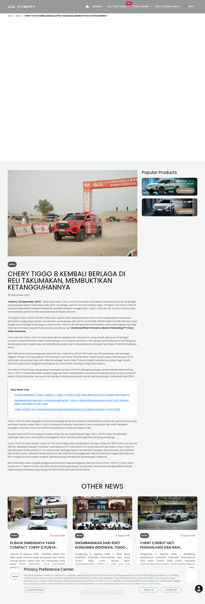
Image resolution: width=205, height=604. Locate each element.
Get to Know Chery (167, 6)
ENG (190, 6)
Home (10, 16)
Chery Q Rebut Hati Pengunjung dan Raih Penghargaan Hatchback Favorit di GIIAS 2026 (67, 409)
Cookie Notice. (154, 583)
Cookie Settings (34, 589)
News (18, 16)
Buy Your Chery (117, 6)
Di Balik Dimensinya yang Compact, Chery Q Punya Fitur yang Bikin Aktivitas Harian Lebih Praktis (71, 395)
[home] (87, 6)
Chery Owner (141, 6)
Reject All (149, 589)
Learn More (185, 190)
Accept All (171, 589)
